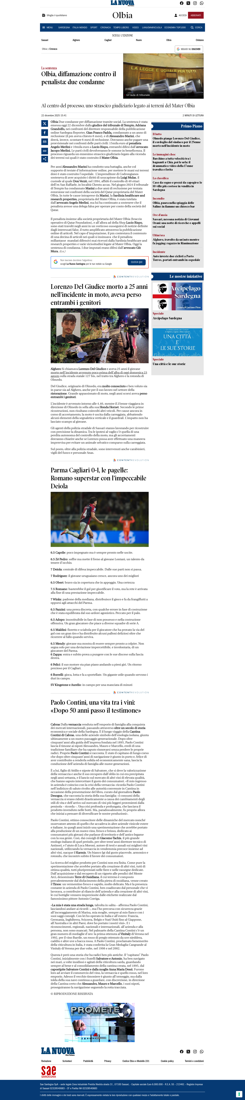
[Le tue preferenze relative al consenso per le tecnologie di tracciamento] (239, 1094)
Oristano (200, 40)
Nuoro (139, 40)
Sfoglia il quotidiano (57, 15)
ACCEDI (183, 15)
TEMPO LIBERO (121, 28)
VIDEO (135, 28)
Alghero (76, 40)
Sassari (44, 40)
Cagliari (108, 40)
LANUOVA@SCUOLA (152, 28)
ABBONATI (196, 15)
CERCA (198, 28)
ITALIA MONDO (79, 28)
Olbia (168, 40)
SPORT (93, 28)
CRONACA (105, 28)
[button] (100, 1075)
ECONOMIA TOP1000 (175, 28)
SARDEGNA (64, 28)
